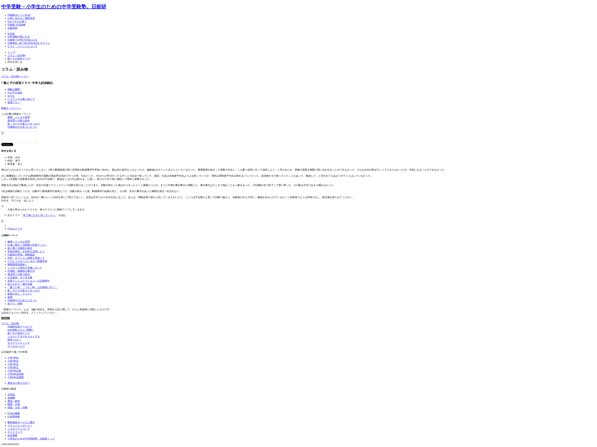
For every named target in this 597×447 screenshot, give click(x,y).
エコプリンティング (18, 343)
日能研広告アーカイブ (19, 326)
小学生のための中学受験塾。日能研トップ (31, 438)
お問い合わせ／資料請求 (21, 18)
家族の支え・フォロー (19, 294)
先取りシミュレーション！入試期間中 (28, 281)
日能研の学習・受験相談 (21, 254)
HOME (11, 33)
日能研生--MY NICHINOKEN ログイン (28, 43)
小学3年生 (13, 364)
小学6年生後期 (15, 377)
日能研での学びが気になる (22, 40)
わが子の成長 (14, 92)
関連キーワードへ (11, 108)
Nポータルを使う (17, 21)
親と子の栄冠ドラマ (18, 58)
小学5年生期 (14, 370)
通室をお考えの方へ (18, 383)
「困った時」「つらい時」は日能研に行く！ (32, 287)
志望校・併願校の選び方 (21, 271)
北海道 (11, 394)
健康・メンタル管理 (18, 117)
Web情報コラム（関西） (20, 330)
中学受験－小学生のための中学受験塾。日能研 (53, 6)
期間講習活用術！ (17, 264)
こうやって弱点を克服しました (24, 267)
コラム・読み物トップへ (15, 76)
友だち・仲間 (14, 303)
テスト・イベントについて (22, 46)
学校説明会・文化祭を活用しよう (26, 251)
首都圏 (11, 398)
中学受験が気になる (18, 36)
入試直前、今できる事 (19, 277)
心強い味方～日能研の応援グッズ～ (27, 245)
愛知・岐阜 (13, 401)
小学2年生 (13, 361)
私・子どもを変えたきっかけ (23, 123)
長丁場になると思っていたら (39, 215)
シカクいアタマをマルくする (23, 336)
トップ (11, 52)
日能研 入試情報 (16, 24)
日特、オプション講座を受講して (26, 258)
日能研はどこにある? (19, 15)
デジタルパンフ (16, 346)
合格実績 (12, 28)
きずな (11, 96)
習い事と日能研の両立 (19, 248)
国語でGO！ (14, 339)
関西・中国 (13, 404)
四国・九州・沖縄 (17, 407)
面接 (9, 297)
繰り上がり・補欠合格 (19, 284)
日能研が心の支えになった (22, 127)
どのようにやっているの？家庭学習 (27, 261)
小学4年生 (13, 367)
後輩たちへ (13, 102)
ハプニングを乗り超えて (21, 99)
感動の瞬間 (13, 89)
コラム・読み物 (16, 55)
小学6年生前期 (15, 374)
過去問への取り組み (18, 120)
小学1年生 (13, 357)
